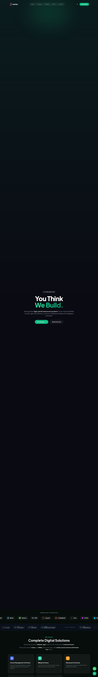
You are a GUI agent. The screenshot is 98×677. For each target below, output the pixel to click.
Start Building (40, 322)
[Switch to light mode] (77, 4)
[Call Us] (94, 673)
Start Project (84, 4)
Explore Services (56, 322)
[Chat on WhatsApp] (94, 669)
